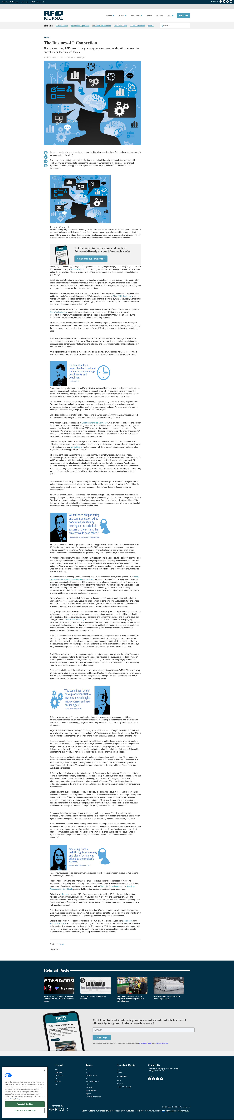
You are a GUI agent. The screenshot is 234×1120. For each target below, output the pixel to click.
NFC (87, 1084)
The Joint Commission (109, 886)
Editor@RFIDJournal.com (156, 1071)
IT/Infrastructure (91, 1091)
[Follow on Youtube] (231, 1)
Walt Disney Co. (77, 269)
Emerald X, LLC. (172, 1107)
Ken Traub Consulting (75, 619)
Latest (109, 16)
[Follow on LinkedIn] (224, 1)
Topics (121, 16)
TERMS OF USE (171, 1111)
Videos (57, 1078)
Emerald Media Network (10, 2)
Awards (159, 16)
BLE (87, 1078)
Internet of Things (91, 1075)
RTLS (87, 1072)
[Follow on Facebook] (220, 1)
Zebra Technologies (58, 312)
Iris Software (76, 447)
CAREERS (91, 1111)
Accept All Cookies (25, 1104)
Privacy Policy (15, 1099)
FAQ (56, 1084)
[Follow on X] (227, 1)
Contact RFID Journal (124, 1087)
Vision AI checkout (137, 26)
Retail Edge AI (153, 26)
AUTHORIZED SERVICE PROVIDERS (108, 1111)
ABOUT (84, 1111)
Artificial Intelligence (92, 1081)
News (46, 37)
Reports (88, 1094)
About (119, 1081)
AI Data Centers (62, 26)
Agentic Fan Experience (80, 26)
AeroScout (127, 921)
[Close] (44, 1070)
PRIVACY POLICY (183, 1111)
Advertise (25, 2)
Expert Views (59, 1072)
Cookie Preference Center (25, 1110)
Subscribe (183, 16)
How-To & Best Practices (93, 1097)
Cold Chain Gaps (120, 26)
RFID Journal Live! (38, 2)
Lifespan (64, 894)
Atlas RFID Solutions (122, 296)
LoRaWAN (89, 1088)
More (169, 16)
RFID (87, 1069)
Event (149, 16)
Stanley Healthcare (58, 923)
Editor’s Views (59, 1075)
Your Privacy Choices (153, 1111)
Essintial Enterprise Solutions (94, 423)
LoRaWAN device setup (101, 26)
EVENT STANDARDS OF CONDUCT (132, 1111)
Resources (135, 16)
